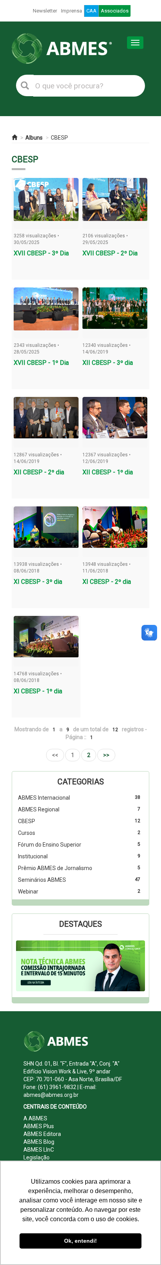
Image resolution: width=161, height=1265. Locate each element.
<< (55, 755)
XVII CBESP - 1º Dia (41, 362)
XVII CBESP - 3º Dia (41, 253)
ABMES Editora (42, 1134)
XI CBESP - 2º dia (106, 581)
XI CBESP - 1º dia (38, 691)
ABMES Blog (38, 1142)
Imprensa (71, 11)
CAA (91, 11)
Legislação (36, 1157)
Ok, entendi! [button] (80, 1241)
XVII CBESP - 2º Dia (110, 253)
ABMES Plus (38, 1126)
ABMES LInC (38, 1150)
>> (106, 755)
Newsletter (45, 11)
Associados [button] (115, 11)
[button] (26, 966)
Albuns (34, 138)
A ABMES (35, 1118)
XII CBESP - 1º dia (107, 472)
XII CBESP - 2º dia (39, 472)
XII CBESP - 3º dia (107, 362)
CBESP (59, 138)
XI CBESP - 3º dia (38, 581)
